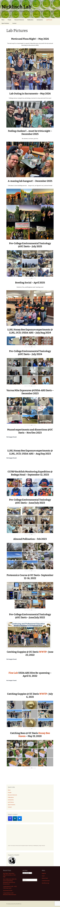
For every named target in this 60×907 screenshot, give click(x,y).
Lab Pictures (49, 20)
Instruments (40, 20)
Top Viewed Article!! (7, 890)
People (9, 20)
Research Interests (19, 20)
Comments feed (45, 880)
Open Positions (5, 23)
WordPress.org (45, 883)
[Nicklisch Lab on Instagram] (10, 818)
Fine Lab (13, 672)
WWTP (42, 651)
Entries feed (45, 878)
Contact (14, 23)
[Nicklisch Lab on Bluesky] (19, 818)
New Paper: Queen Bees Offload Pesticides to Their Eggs (9, 875)
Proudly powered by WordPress (13, 903)
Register (44, 873)
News (3, 20)
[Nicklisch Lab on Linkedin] (15, 818)
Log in (43, 875)
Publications (30, 20)
